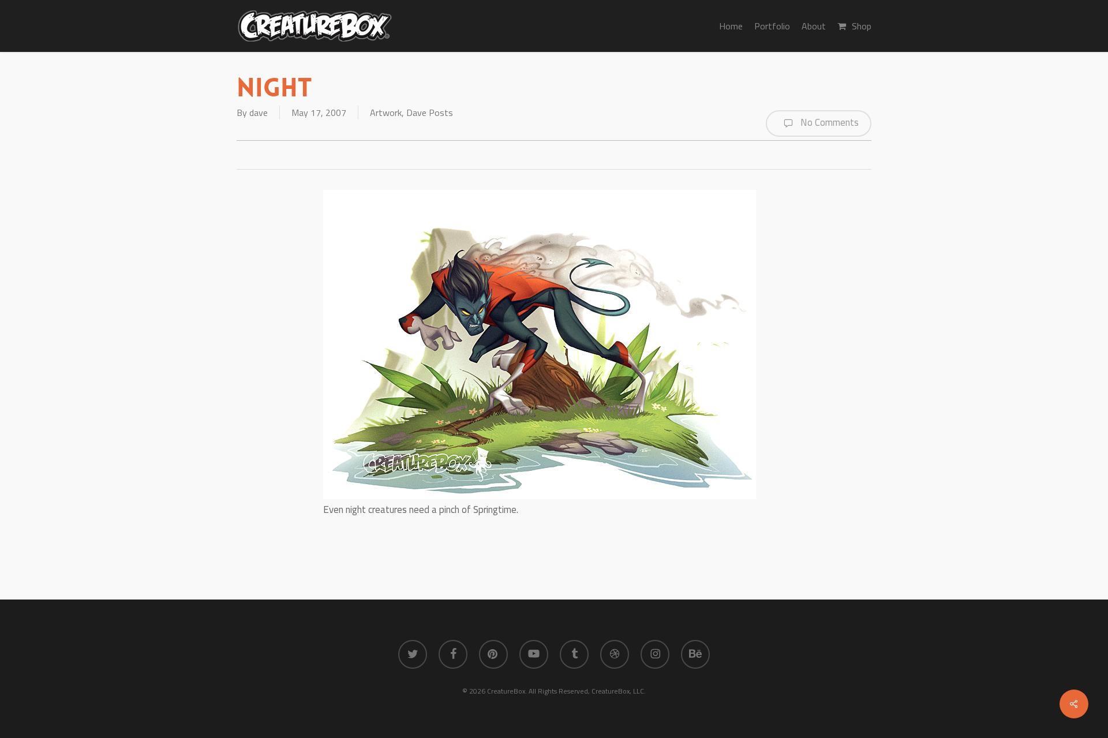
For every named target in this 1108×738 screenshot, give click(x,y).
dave (258, 112)
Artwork (386, 112)
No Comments (828, 122)
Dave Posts (429, 112)
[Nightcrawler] (539, 495)
